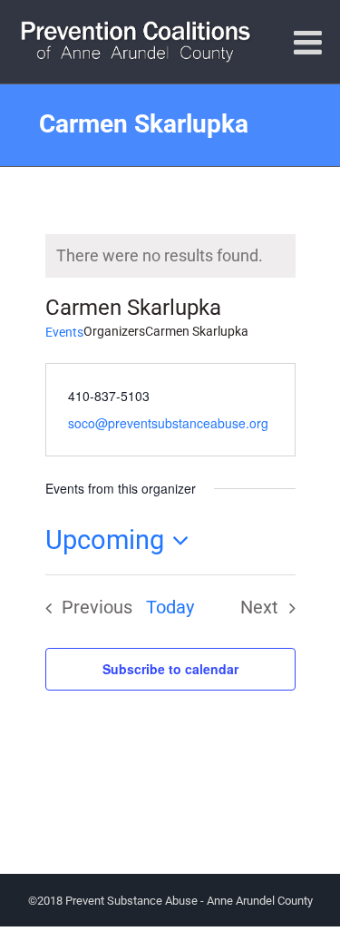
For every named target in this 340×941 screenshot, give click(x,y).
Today (170, 607)
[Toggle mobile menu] (310, 42)
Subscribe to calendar (170, 669)
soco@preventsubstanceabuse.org (168, 423)
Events (64, 332)
